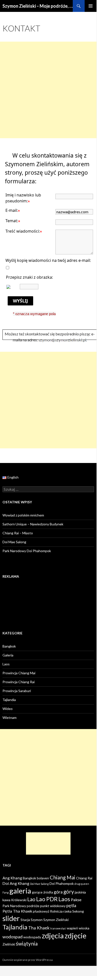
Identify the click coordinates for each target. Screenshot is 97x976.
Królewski (18, 900)
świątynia (27, 943)
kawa (6, 900)
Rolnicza (56, 911)
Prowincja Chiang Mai (18, 673)
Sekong (78, 911)
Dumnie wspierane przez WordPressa (27, 960)
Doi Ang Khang (15, 883)
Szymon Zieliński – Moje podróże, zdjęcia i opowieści (37, 6)
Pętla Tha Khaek (17, 911)
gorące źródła (42, 892)
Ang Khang (12, 877)
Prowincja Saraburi (16, 691)
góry (68, 891)
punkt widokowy (53, 906)
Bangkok (9, 646)
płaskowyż (41, 911)
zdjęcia (53, 935)
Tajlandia (9, 700)
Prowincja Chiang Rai (18, 682)
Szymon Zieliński (56, 920)
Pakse (76, 899)
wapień (72, 928)
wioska (84, 928)
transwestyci (58, 928)
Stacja (25, 920)
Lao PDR (47, 898)
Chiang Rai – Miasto (17, 533)
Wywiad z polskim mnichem (23, 515)
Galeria (7, 655)
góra (58, 892)
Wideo (7, 708)
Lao (31, 899)
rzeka (67, 911)
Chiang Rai (84, 878)
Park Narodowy (14, 906)
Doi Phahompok (61, 883)
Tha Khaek (38, 927)
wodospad (12, 936)
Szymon (37, 920)
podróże (33, 906)
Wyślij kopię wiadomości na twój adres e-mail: (48, 260)
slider (11, 918)
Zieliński (8, 944)
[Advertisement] (48, 90)
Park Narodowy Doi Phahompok (26, 551)
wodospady (32, 937)
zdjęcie (75, 935)
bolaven (43, 878)
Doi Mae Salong (14, 542)
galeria (20, 890)
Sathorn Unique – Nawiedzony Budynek (32, 524)
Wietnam (9, 717)
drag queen (81, 883)
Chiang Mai (62, 877)
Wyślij (20, 301)
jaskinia (80, 892)
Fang (5, 892)
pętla (71, 905)
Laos (6, 664)
